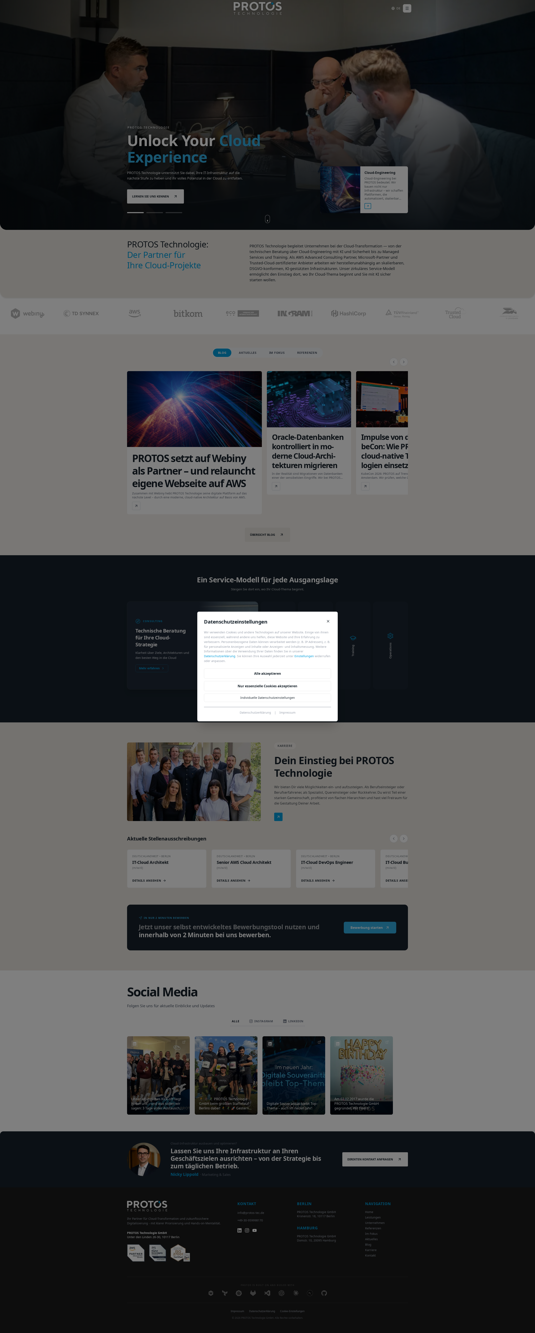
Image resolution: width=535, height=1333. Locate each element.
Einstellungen (304, 656)
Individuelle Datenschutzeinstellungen (267, 698)
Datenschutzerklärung (219, 656)
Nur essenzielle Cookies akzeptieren (267, 686)
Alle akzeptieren (267, 673)
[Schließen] (328, 621)
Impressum (287, 712)
